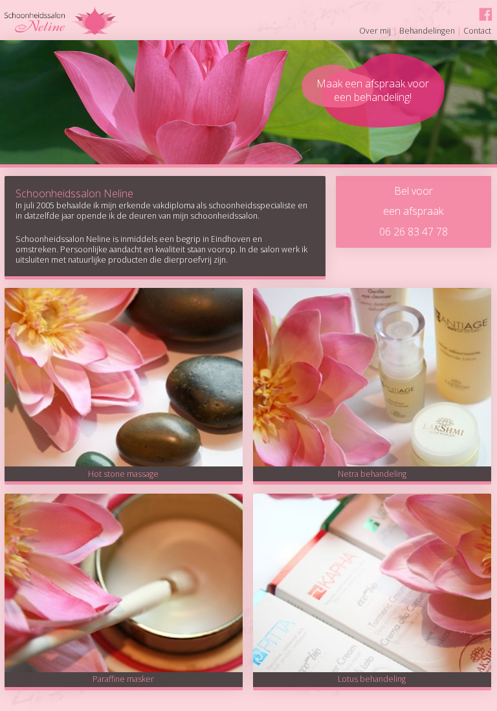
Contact (477, 30)
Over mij (375, 30)
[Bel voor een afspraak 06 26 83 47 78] (413, 175)
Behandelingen (427, 30)
